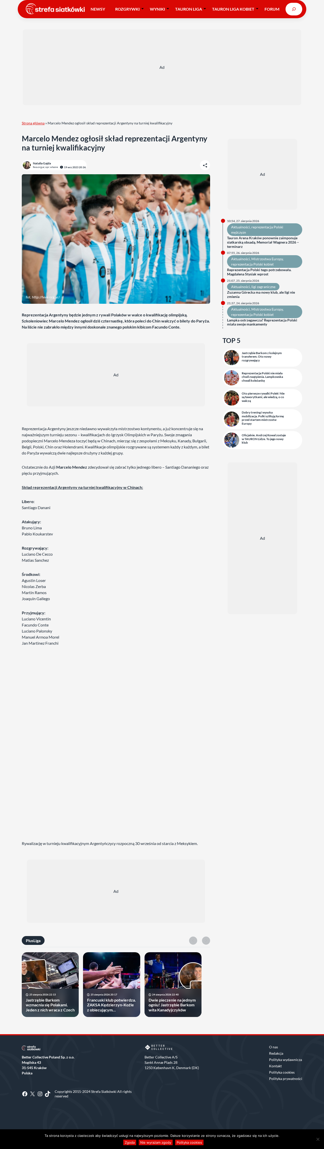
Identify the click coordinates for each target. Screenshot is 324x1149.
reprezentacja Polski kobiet (252, 264)
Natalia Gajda (42, 163)
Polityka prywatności (285, 1078)
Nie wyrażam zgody (155, 1142)
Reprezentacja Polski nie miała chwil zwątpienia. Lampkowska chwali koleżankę (262, 377)
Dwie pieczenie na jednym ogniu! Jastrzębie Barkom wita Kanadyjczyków (172, 1005)
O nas (273, 1047)
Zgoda (130, 1142)
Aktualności (240, 227)
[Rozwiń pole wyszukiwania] (294, 9)
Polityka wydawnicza (285, 1059)
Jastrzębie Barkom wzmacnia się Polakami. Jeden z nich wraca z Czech (50, 1005)
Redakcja (276, 1053)
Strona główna (33, 123)
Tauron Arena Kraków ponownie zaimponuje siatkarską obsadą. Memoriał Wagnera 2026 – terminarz (263, 242)
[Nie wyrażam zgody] (317, 1139)
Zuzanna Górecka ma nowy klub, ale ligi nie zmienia (261, 294)
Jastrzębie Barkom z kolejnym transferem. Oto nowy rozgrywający (262, 356)
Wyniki (157, 9)
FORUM (272, 9)
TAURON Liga (188, 9)
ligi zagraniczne (263, 287)
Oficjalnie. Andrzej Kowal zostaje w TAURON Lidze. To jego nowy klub (264, 438)
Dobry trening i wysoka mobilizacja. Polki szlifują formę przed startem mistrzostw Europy (263, 418)
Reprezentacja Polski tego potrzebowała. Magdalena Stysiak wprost (259, 272)
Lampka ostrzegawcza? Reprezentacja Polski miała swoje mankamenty (262, 322)
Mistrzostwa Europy (267, 259)
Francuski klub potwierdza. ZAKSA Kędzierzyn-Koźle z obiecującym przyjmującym (111, 1005)
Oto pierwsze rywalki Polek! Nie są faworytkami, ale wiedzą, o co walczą (263, 397)
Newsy (98, 9)
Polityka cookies (282, 1072)
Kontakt (275, 1066)
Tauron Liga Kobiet (233, 9)
